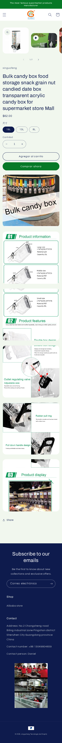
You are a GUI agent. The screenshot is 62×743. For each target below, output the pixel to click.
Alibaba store (14, 606)
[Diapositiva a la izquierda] (23, 59)
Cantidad (8, 137)
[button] (4, 14)
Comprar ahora (31, 166)
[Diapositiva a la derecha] (38, 59)
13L (22, 129)
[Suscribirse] (51, 584)
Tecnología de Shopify (38, 734)
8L (34, 129)
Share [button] (10, 520)
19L (8, 129)
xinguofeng (25, 734)
